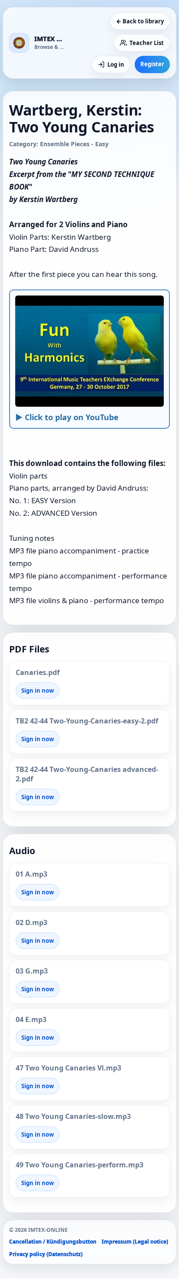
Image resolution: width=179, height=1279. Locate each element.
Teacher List (146, 43)
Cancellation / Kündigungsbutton (52, 1241)
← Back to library (140, 21)
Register (152, 64)
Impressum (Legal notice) (135, 1241)
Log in (115, 64)
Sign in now (37, 690)
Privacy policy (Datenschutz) (46, 1254)
